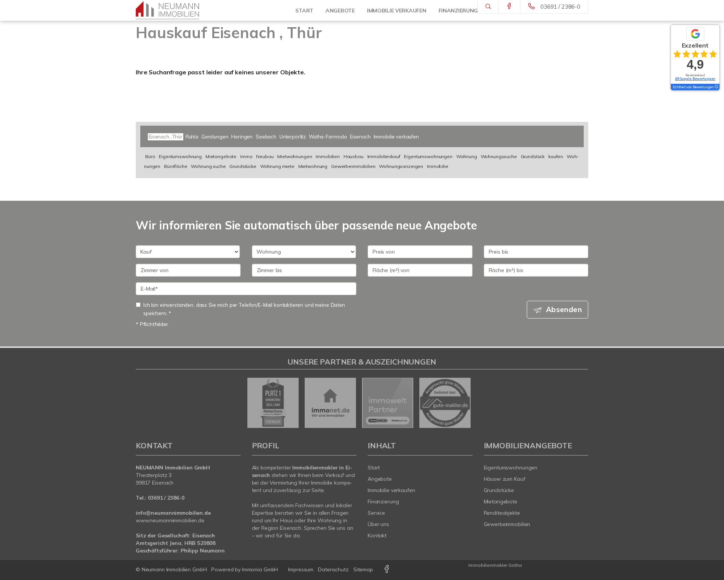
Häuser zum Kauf (504, 478)
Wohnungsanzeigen (401, 166)
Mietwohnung (312, 166)
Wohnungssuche (499, 156)
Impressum (300, 569)
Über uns (378, 524)
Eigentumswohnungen (428, 156)
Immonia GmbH (260, 569)
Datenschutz (333, 569)
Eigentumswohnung (180, 156)
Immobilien (328, 156)
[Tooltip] (716, 87)
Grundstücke (242, 166)
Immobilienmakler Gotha (495, 565)
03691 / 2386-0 (560, 6)
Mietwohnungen (294, 156)
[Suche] (487, 7)
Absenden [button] (564, 309)
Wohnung (466, 156)
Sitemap (363, 569)
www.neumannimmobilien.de (170, 520)
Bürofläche (175, 166)
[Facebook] (509, 6)
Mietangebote (221, 156)
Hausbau (354, 156)
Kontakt (377, 535)
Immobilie (437, 166)
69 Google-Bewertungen (695, 79)
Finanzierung (383, 501)
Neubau (264, 156)
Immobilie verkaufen (391, 490)
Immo (246, 156)
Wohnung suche (208, 166)
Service (376, 512)
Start (304, 10)
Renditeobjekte (502, 512)
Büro (150, 156)
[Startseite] (173, 10)
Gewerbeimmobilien (353, 166)
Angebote (380, 478)
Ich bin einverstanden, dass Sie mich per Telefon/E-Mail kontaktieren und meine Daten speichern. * (244, 309)
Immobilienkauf (383, 156)
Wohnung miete (277, 166)
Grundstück (533, 156)
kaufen (555, 156)
